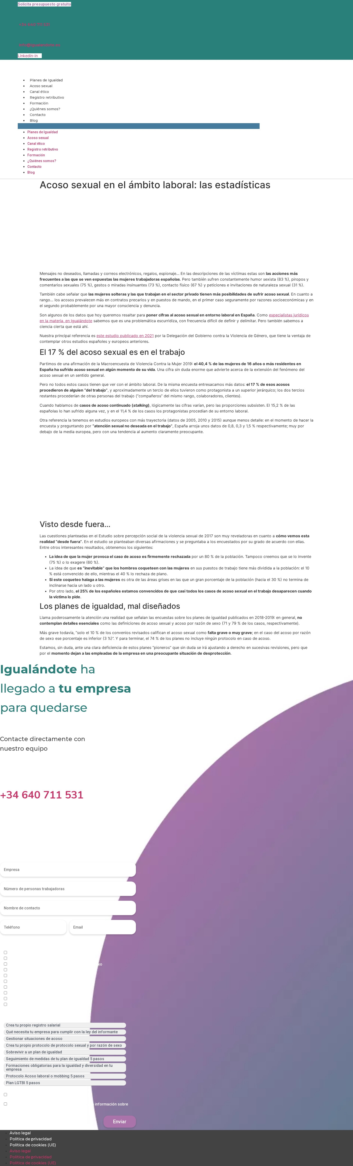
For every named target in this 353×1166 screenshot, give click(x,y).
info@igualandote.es (39, 45)
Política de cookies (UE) (33, 1145)
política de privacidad (64, 1095)
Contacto (38, 115)
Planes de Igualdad (46, 80)
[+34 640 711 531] (3, 780)
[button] (139, 126)
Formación (39, 103)
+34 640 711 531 (34, 24)
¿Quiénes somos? (45, 109)
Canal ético (39, 92)
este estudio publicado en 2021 (125, 335)
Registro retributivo (47, 97)
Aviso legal (20, 1133)
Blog (34, 120)
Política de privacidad (31, 1139)
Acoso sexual (41, 86)
